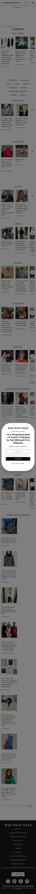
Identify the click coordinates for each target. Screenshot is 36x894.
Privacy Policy (16, 455)
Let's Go (18, 459)
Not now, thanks (18, 463)
